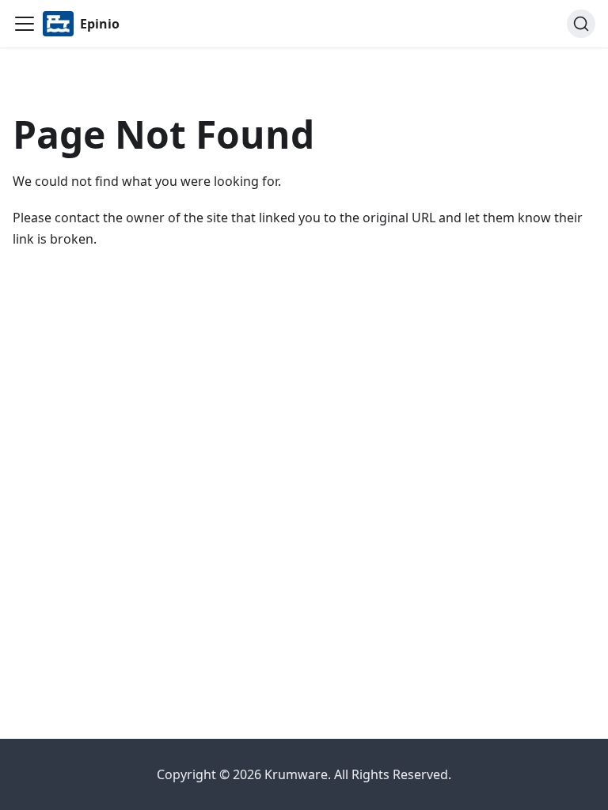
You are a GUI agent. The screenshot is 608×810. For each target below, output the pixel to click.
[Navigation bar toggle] (24, 24)
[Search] (581, 23)
